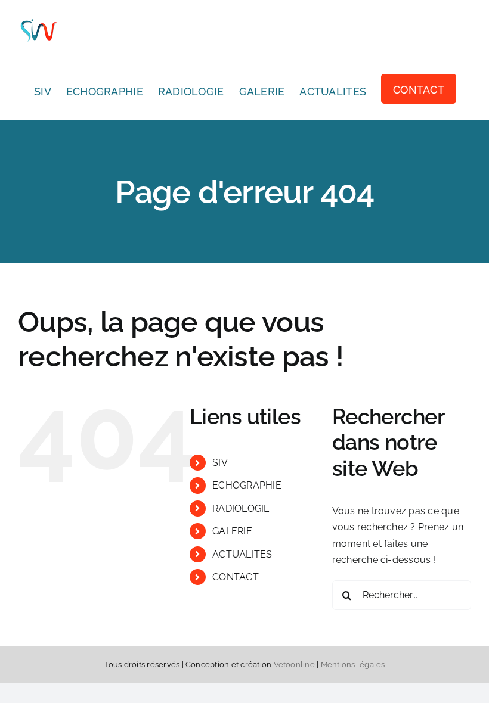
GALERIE (232, 531)
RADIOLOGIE (241, 508)
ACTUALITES (242, 554)
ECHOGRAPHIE (246, 485)
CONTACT (235, 577)
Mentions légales (353, 664)
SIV (220, 462)
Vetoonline (294, 664)
